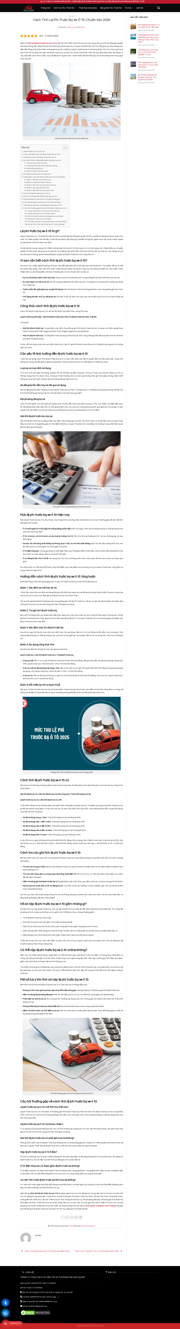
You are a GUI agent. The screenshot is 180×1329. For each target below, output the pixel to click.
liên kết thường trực (88, 1226)
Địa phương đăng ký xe (35, 168)
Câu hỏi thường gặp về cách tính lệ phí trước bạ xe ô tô (45, 208)
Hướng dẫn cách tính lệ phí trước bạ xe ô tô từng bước (44, 177)
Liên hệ (139, 8)
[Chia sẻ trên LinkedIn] (81, 1217)
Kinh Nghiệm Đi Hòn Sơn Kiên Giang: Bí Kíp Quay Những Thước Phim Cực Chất (148, 38)
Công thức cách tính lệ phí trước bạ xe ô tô (39, 157)
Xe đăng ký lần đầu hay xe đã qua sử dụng (42, 166)
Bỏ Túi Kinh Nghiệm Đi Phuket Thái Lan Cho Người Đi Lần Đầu (147, 77)
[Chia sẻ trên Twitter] (67, 1217)
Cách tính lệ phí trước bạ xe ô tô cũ (36, 193)
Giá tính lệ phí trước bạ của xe (37, 171)
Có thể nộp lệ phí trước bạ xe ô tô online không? (42, 202)
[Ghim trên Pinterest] (76, 1217)
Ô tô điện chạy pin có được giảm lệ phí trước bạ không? (47, 221)
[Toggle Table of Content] (64, 148)
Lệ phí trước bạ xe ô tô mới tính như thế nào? (44, 211)
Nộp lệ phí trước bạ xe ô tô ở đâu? (39, 219)
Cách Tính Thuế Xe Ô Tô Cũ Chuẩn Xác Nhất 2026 (97, 1251)
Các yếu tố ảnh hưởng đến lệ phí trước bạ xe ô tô (42, 160)
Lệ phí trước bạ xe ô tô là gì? (34, 151)
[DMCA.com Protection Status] (35, 1313)
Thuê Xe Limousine (88, 8)
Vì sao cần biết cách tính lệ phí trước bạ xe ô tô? (41, 154)
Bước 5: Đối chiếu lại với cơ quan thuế (40, 190)
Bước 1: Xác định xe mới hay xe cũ (39, 180)
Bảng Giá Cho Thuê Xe (111, 8)
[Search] (158, 8)
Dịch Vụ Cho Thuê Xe (64, 8)
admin (82, 27)
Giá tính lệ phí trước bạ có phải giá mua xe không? (45, 216)
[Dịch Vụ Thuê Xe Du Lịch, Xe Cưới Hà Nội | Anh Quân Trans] (28, 8)
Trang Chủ (45, 8)
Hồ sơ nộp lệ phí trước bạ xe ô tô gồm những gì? (41, 199)
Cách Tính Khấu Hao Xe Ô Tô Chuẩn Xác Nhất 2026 (47, 1251)
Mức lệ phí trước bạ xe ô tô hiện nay (37, 174)
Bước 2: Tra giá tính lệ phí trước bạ (39, 182)
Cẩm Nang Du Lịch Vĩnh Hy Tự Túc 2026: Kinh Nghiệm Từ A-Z (148, 52)
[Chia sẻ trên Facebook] (63, 1217)
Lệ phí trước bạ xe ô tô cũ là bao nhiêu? (41, 213)
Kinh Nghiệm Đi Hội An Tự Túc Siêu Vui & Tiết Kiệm (149, 26)
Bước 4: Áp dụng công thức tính (38, 188)
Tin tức (128, 8)
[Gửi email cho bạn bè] (72, 1217)
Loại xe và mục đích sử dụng (37, 163)
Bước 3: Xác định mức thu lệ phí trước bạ (41, 185)
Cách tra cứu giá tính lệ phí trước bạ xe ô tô (40, 196)
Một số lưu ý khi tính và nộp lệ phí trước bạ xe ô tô (43, 205)
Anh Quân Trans (97, 1326)
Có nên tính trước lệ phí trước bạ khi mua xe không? (46, 224)
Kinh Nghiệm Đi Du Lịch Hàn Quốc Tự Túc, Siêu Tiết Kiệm (148, 64)
